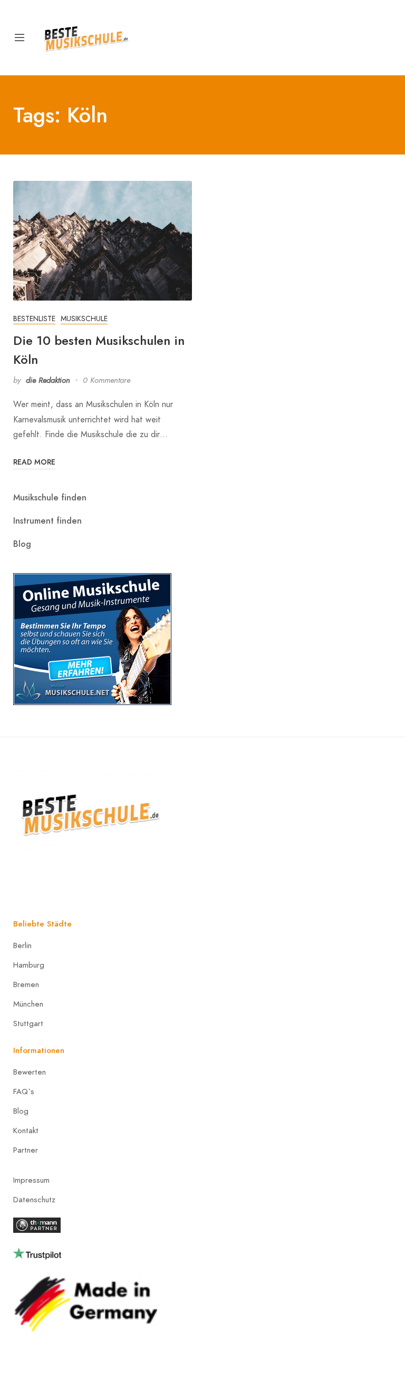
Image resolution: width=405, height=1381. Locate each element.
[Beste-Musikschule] (86, 37)
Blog (22, 544)
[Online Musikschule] (92, 638)
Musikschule (84, 319)
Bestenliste (34, 319)
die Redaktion (48, 380)
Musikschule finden (49, 497)
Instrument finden (47, 521)
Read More (34, 462)
